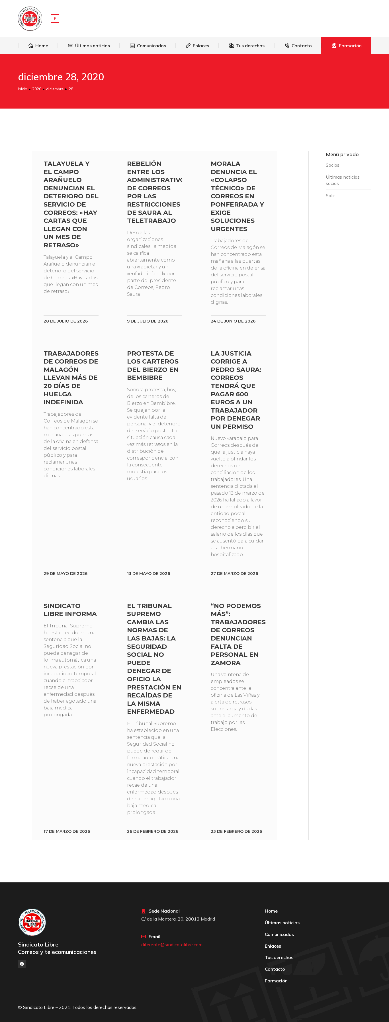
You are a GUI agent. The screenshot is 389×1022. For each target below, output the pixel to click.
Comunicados (279, 934)
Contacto (275, 969)
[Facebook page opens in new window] (55, 18)
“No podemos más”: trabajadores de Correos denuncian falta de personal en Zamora (238, 634)
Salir (330, 195)
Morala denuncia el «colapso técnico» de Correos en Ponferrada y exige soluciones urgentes (237, 196)
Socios (332, 165)
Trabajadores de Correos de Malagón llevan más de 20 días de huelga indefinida (71, 378)
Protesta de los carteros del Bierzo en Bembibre (153, 366)
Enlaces (273, 946)
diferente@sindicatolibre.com (171, 944)
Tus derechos (279, 957)
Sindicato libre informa (70, 610)
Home (271, 911)
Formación (276, 981)
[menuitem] (38, 45)
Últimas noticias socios (343, 180)
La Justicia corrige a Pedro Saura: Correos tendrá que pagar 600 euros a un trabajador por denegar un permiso (236, 390)
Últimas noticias (282, 922)
